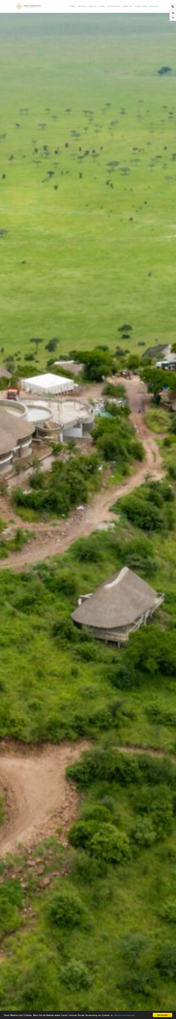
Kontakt (154, 6)
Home (72, 6)
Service (93, 6)
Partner (82, 6)
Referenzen (114, 6)
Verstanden (162, 1015)
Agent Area (141, 6)
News (102, 6)
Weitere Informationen (124, 1015)
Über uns (127, 6)
